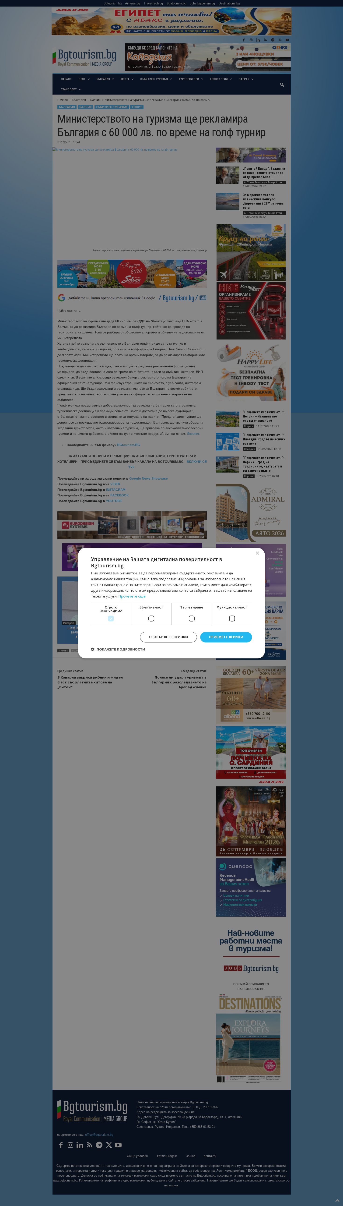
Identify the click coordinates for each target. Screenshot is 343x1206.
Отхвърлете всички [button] (168, 637)
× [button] (257, 553)
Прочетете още (132, 596)
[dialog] (171, 603)
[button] (118, 649)
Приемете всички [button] (226, 637)
